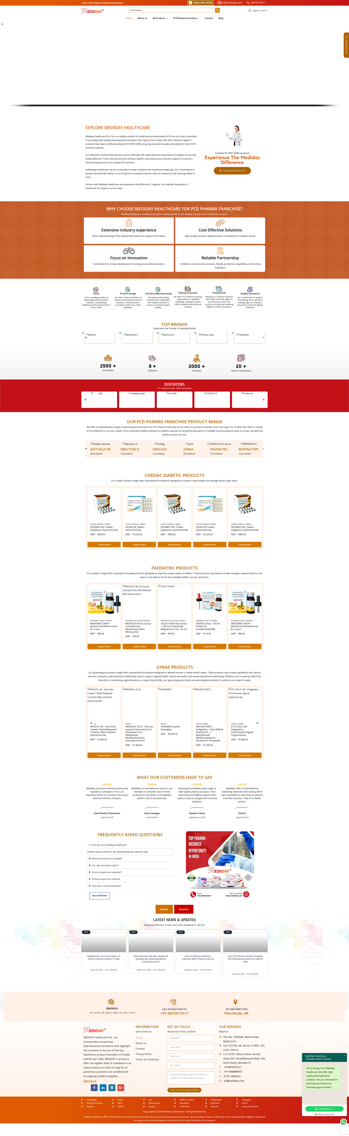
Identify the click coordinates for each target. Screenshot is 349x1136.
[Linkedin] (103, 1087)
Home (139, 1037)
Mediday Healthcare (173, 1111)
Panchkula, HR (236, 1013)
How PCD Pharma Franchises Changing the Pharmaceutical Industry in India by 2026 (245, 959)
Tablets (107, 524)
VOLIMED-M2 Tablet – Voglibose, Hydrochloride (104, 528)
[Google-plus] (120, 1087)
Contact (140, 1048)
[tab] (164, 909)
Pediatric (108, 620)
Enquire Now (104, 544)
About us (141, 1043)
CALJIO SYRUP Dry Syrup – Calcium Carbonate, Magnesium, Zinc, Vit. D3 (174, 626)
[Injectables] (130, 443)
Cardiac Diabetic (97, 524)
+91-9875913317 (174, 1013)
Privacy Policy (143, 1054)
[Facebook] (94, 1087)
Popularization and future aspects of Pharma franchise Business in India (103, 957)
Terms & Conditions (147, 1059)
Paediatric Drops (97, 620)
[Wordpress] (112, 1087)
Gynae (128, 723)
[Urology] (159, 443)
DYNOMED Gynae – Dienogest (171, 728)
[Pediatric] (219, 443)
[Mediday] (99, 400)
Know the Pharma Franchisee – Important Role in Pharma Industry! (198, 957)
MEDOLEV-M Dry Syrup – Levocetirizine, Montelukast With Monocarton (138, 627)
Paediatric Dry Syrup (133, 620)
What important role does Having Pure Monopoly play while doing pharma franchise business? (151, 959)
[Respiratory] (249, 443)
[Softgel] (100, 443)
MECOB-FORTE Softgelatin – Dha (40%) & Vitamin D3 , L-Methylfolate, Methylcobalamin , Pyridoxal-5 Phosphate (209, 733)
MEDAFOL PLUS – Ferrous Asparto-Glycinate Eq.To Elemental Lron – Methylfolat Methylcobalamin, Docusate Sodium (139, 733)
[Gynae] (189, 443)
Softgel (205, 723)
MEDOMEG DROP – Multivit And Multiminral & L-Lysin (103, 626)
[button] (200, 3)
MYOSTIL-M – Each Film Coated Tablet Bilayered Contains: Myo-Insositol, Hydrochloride (103, 730)
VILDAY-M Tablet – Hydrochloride (135, 528)
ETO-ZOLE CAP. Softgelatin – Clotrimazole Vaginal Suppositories (242, 730)
